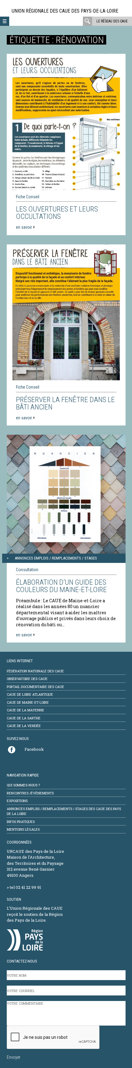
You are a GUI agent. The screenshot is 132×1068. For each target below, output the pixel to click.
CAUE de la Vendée (24, 725)
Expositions (17, 800)
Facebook (34, 749)
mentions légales (23, 829)
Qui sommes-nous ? (23, 785)
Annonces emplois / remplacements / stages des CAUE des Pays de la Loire (64, 811)
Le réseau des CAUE (112, 21)
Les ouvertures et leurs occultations (57, 213)
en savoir (25, 227)
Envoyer (13, 1057)
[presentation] (53, 1038)
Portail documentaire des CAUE (35, 686)
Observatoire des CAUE (27, 678)
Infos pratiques (21, 821)
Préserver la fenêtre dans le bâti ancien (65, 403)
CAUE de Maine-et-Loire (28, 702)
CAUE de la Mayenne (25, 710)
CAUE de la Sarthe (24, 718)
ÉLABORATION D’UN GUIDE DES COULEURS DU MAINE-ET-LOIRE (61, 586)
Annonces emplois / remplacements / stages (56, 558)
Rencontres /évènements (30, 793)
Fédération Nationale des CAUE (35, 671)
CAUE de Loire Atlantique (30, 694)
